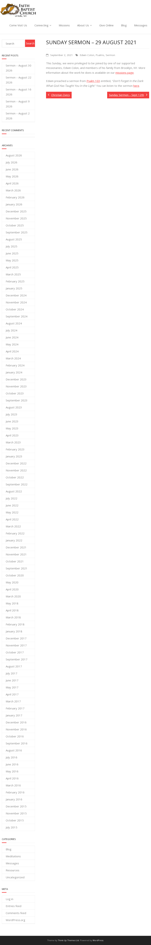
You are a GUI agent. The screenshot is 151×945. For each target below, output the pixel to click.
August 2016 (14, 750)
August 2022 (14, 491)
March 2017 (13, 701)
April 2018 (12, 610)
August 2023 (14, 407)
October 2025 (15, 225)
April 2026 (12, 183)
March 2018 (13, 617)
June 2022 (12, 505)
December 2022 (16, 463)
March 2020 (13, 596)
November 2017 (16, 645)
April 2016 (12, 778)
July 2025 (11, 246)
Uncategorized (15, 877)
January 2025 (14, 288)
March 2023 (13, 442)
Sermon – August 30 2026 (18, 68)
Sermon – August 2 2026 (18, 115)
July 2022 (11, 498)
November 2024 (16, 302)
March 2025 (13, 274)
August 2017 (14, 666)
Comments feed (16, 913)
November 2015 (16, 813)
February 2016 (15, 792)
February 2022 (15, 533)
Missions (64, 25)
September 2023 (16, 400)
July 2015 (11, 827)
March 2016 (13, 785)
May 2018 (12, 603)
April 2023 (12, 435)
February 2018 (15, 624)
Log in (9, 899)
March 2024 (13, 358)
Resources (12, 870)
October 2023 (15, 393)
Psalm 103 (93, 81)
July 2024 (11, 330)
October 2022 (15, 477)
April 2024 (12, 351)
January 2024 (14, 372)
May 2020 (12, 582)
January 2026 (14, 204)
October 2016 (15, 736)
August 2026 (14, 155)
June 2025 (12, 253)
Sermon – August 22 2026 (18, 80)
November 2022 (16, 470)
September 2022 (16, 484)
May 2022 (12, 512)
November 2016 (16, 729)
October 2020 (15, 575)
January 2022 (14, 540)
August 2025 (14, 239)
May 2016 (12, 771)
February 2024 (15, 365)
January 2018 (14, 631)
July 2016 (11, 757)
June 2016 (12, 764)
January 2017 (14, 715)
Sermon (110, 55)
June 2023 (12, 421)
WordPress (98, 940)
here (136, 86)
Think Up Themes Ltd (68, 940)
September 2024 (16, 316)
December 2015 (16, 806)
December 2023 (16, 379)
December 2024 (16, 295)
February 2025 (15, 281)
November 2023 (16, 386)
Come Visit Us (18, 25)
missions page (124, 72)
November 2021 (16, 554)
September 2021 (16, 568)
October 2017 (15, 652)
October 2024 (15, 309)
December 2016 (16, 722)
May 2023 (12, 428)
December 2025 (16, 211)
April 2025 (12, 267)
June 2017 (12, 680)
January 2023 (14, 456)
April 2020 (12, 589)
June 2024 (12, 337)
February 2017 (15, 708)
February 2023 (15, 449)
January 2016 (14, 799)
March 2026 (13, 190)
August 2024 (14, 323)
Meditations (13, 856)
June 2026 (12, 169)
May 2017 (12, 687)
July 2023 (11, 414)
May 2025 (12, 260)
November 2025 (16, 218)
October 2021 (15, 561)
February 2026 (15, 197)
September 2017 (16, 659)
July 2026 (11, 162)
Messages (140, 25)
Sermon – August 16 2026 (18, 92)
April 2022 (12, 519)
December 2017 (16, 638)
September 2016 (16, 743)
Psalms (100, 55)
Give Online (106, 25)
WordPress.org (15, 920)
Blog (124, 25)
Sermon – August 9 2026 (18, 103)
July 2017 (11, 673)
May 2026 (12, 176)
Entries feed (13, 906)
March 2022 (13, 526)
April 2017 (12, 694)
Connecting (41, 25)
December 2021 (16, 547)
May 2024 (12, 344)
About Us (83, 25)
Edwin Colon (87, 55)
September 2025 (16, 232)
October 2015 (15, 820)
